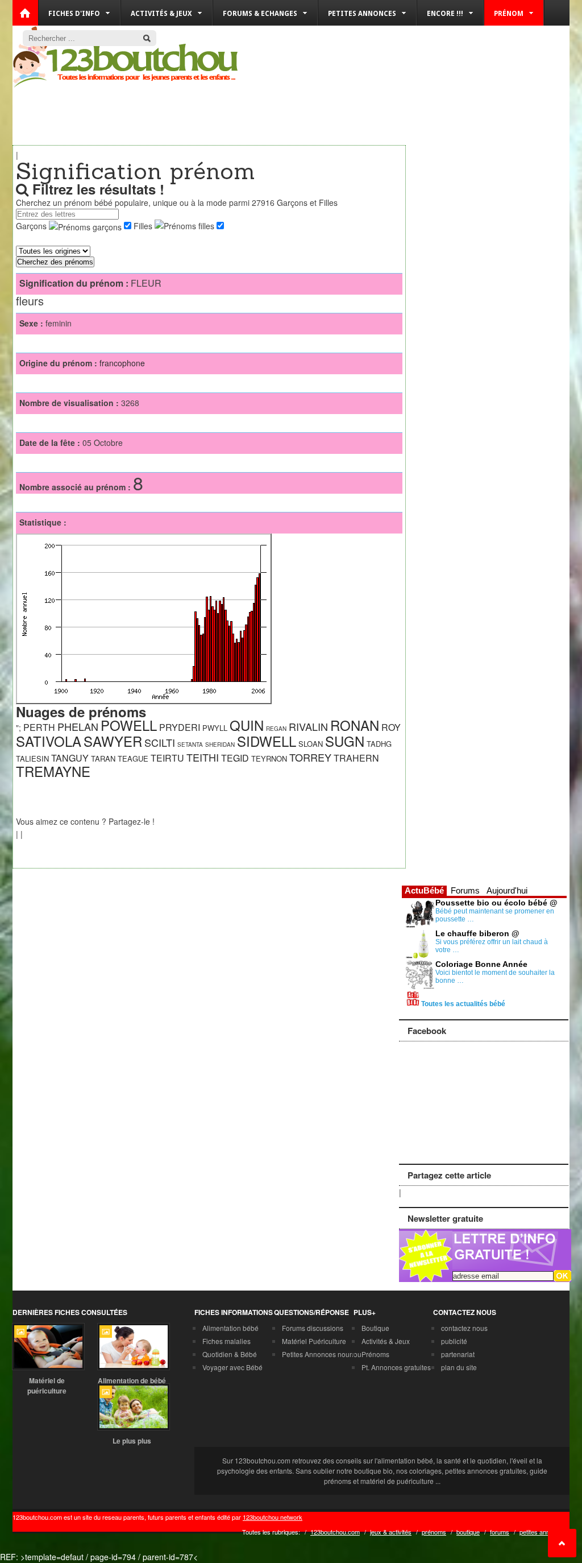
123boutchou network (272, 1516)
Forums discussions (312, 1328)
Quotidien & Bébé (229, 1354)
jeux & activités (390, 1531)
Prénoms (375, 1354)
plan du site (459, 1367)
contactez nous (464, 1328)
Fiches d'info (74, 14)
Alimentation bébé (230, 1328)
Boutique (375, 1328)
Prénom (508, 14)
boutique (468, 1531)
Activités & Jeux (385, 1341)
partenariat (458, 1354)
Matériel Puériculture (314, 1341)
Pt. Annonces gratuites (396, 1367)
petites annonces (543, 1531)
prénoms (434, 1531)
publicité (454, 1341)
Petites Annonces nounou (321, 1354)
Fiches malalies (226, 1341)
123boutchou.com (335, 1531)
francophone (122, 363)
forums (499, 1531)
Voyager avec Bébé (232, 1367)
